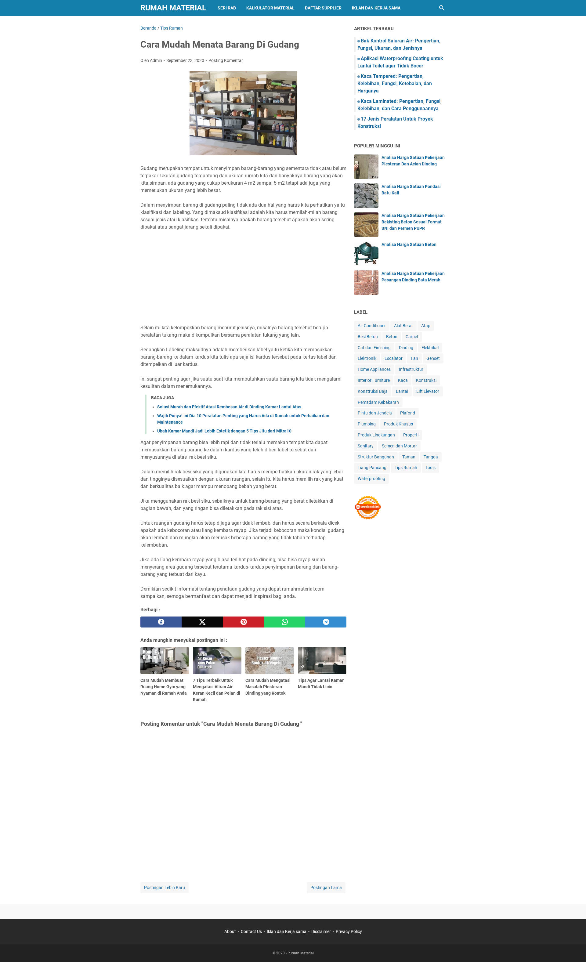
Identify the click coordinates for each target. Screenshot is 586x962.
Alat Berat (403, 325)
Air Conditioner (372, 325)
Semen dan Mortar (399, 445)
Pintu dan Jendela (375, 412)
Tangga (431, 456)
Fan (414, 358)
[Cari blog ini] (442, 8)
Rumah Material (173, 7)
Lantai (402, 391)
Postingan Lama (326, 887)
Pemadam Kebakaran (378, 402)
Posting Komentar (225, 60)
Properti (410, 434)
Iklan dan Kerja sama (286, 931)
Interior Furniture (374, 380)
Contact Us (251, 931)
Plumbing (367, 423)
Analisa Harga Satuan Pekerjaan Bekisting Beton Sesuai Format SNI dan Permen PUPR (413, 222)
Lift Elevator (427, 391)
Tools (430, 467)
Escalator (394, 358)
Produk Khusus (398, 423)
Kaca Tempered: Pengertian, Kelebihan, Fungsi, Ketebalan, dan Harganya (394, 83)
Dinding (406, 347)
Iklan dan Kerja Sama (376, 7)
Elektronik (367, 358)
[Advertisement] (243, 277)
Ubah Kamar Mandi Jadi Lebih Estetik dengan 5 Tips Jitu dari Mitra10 (224, 431)
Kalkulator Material (270, 7)
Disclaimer (321, 931)
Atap (425, 325)
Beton (391, 336)
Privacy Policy (349, 931)
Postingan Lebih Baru (164, 887)
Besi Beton (368, 336)
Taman (408, 456)
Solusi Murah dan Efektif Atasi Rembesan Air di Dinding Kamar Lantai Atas (229, 406)
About (230, 931)
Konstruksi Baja (373, 391)
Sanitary (366, 445)
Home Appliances (374, 369)
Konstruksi (426, 380)
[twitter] (202, 622)
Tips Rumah (406, 467)
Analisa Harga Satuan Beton (409, 244)
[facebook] (161, 622)
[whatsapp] (284, 622)
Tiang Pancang (372, 467)
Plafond (407, 412)
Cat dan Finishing (374, 347)
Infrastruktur (411, 369)
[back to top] (574, 948)
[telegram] (325, 622)
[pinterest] (243, 622)
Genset (433, 358)
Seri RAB (227, 7)
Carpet (412, 336)
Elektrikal (430, 347)
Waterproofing (371, 478)
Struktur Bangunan (376, 456)
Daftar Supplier (323, 7)
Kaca (403, 380)
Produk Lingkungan (376, 434)
